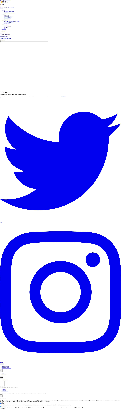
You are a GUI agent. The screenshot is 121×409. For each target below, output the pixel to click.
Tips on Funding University (5, 38)
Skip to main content (3, 0)
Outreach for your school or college (9, 11)
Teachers (3, 10)
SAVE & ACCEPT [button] (3, 408)
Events (5, 28)
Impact (3, 30)
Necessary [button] (1, 402)
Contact (3, 31)
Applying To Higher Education (8, 16)
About (3, 373)
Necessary (2, 403)
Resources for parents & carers (6, 368)
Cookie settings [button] (39, 393)
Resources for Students (7, 19)
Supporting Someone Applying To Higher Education (12, 21)
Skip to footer (8, 0)
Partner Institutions (6, 25)
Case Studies (6, 27)
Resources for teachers (5, 366)
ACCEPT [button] (44, 393)
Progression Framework (7, 26)
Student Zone (4, 29)
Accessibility (4, 390)
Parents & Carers (4, 20)
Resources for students (5, 367)
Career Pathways (6, 15)
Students (3, 14)
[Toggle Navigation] (1, 8)
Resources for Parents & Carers (8, 22)
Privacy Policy (4, 389)
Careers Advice (6, 12)
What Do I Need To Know (8, 17)
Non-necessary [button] (2, 405)
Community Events (7, 23)
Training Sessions (6, 13)
